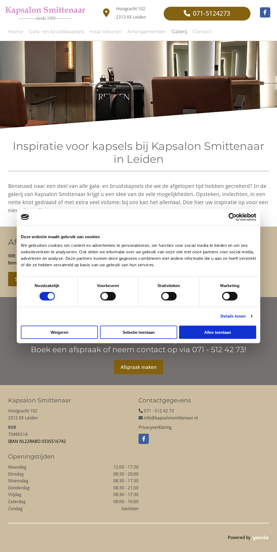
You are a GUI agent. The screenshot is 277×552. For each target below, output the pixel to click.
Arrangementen (146, 32)
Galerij (179, 32)
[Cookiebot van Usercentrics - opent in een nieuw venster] (232, 217)
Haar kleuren (106, 32)
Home (15, 32)
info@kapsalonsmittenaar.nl (171, 417)
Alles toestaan (217, 332)
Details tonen (233, 316)
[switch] (108, 296)
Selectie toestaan (139, 332)
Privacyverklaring (155, 427)
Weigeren (59, 332)
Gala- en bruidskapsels (56, 32)
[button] (207, 14)
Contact (202, 32)
